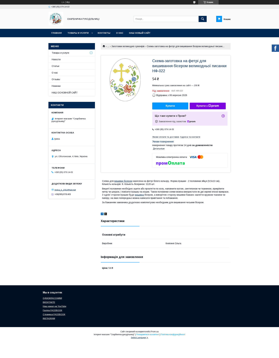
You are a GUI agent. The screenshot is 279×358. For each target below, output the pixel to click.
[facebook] (102, 214)
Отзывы (56, 79)
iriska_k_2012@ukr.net (65, 189)
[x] (105, 214)
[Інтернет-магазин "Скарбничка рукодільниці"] (55, 24)
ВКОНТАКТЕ (49, 302)
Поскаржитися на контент (147, 334)
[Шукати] (203, 19)
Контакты (104, 33)
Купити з (202, 105)
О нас (119, 33)
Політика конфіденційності (173, 334)
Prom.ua (155, 331)
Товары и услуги (78, 33)
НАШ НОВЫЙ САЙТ (139, 33)
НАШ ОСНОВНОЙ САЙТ (65, 92)
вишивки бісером (123, 181)
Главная (56, 33)
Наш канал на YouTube (54, 306)
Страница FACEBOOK (54, 314)
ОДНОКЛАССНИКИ (52, 298)
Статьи (55, 66)
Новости (56, 59)
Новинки (56, 86)
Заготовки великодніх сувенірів (128, 46)
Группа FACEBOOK (52, 310)
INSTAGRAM (49, 318)
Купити (170, 105)
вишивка (139, 194)
